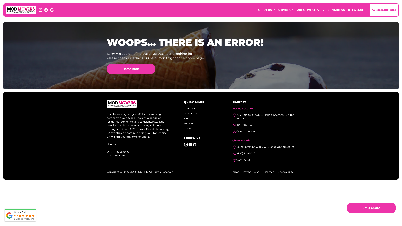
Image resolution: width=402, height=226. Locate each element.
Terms (235, 171)
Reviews (189, 128)
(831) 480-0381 (245, 124)
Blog (187, 118)
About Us (190, 108)
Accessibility (285, 171)
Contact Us (336, 9)
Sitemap (269, 171)
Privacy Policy (251, 171)
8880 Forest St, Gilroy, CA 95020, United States (265, 146)
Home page (130, 68)
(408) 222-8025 (245, 153)
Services (189, 123)
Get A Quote (357, 9)
